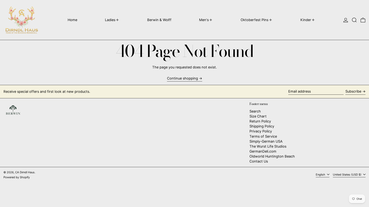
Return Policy (260, 121)
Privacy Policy (260, 131)
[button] (354, 20)
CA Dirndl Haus (25, 172)
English (321, 174)
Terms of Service (263, 136)
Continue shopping (182, 78)
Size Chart (258, 116)
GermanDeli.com (262, 151)
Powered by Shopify (16, 177)
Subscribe (353, 91)
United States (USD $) (347, 174)
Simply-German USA (266, 141)
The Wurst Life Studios (267, 146)
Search (255, 111)
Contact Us (258, 161)
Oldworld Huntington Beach (272, 156)
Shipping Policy (261, 126)
